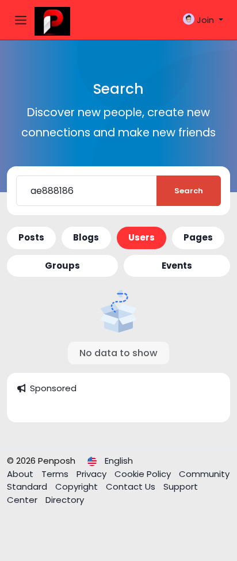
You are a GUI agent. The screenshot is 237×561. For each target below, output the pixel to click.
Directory (64, 500)
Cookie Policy (143, 474)
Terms (56, 474)
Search (188, 190)
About (21, 474)
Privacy (93, 474)
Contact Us (132, 486)
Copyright (77, 486)
